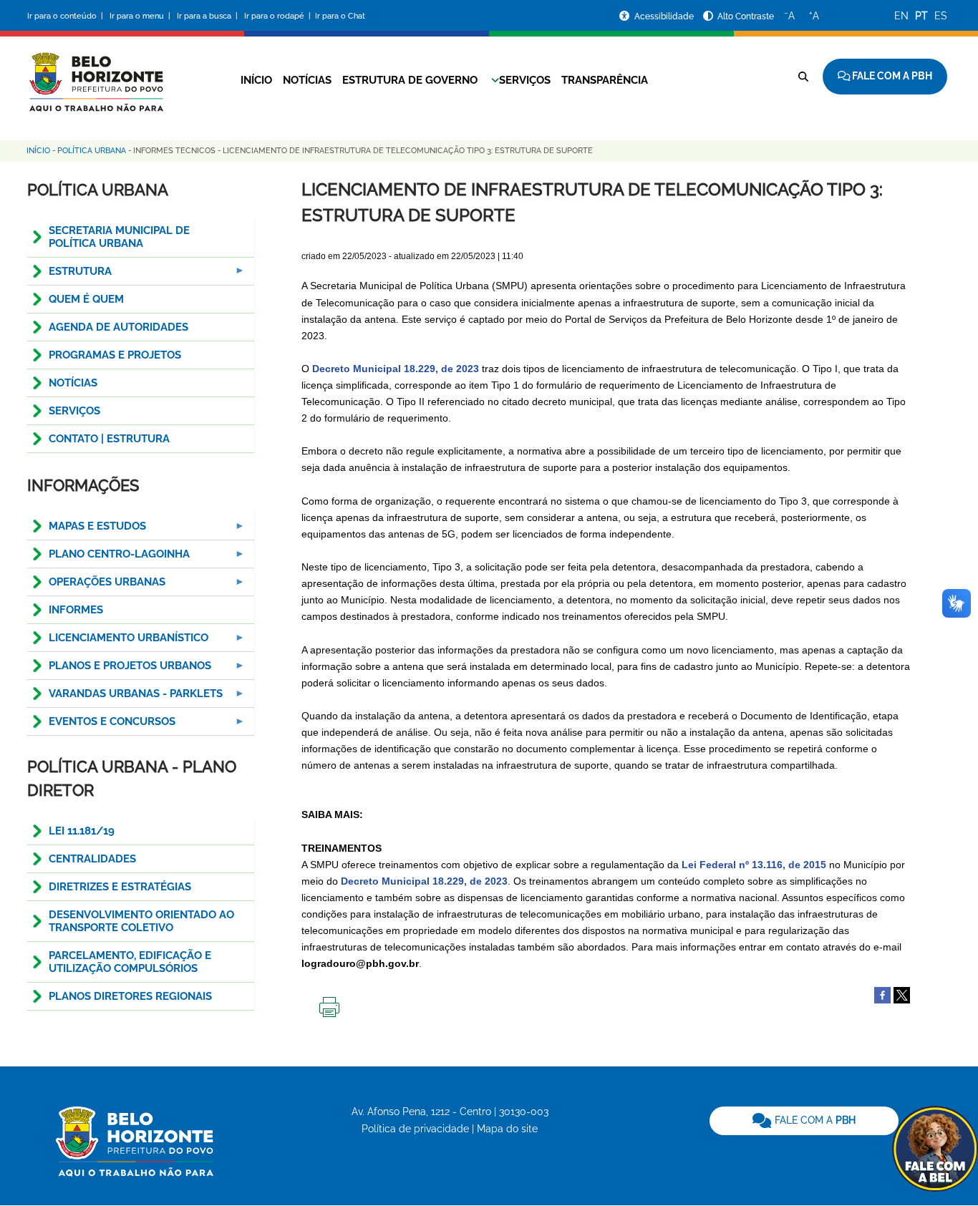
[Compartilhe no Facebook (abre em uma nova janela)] (882, 994)
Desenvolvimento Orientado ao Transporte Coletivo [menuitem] (141, 921)
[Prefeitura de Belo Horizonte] (95, 73)
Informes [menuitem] (76, 609)
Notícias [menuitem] (73, 382)
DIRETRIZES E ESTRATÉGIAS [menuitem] (120, 886)
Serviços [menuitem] (74, 410)
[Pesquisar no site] (803, 77)
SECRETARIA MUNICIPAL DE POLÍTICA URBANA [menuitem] (119, 237)
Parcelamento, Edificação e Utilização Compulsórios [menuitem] (130, 962)
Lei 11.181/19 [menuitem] (82, 831)
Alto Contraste (745, 16)
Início (256, 80)
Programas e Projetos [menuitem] (115, 355)
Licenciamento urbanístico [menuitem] (117, 641)
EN (901, 15)
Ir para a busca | (208, 16)
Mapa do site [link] (507, 1128)
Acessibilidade (665, 16)
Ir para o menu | (141, 16)
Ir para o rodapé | (278, 16)
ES (940, 15)
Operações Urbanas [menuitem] (96, 585)
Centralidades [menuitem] (92, 858)
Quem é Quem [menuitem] (86, 299)
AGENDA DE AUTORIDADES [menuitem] (118, 327)
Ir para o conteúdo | (67, 16)
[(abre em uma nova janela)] (902, 994)
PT (921, 15)
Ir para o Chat (340, 16)
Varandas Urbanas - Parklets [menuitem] (125, 697)
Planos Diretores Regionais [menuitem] (130, 996)
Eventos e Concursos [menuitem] (101, 725)
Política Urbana (91, 150)
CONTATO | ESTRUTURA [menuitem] (109, 438)
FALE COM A (814, 1120)
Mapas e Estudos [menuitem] (86, 530)
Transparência (604, 80)
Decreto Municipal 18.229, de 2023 (395, 368)
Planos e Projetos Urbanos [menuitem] (119, 669)
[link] (804, 1121)
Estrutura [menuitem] (69, 275)
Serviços (525, 80)
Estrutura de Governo (410, 80)
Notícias (307, 80)
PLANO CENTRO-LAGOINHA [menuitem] (108, 558)
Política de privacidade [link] (415, 1128)
